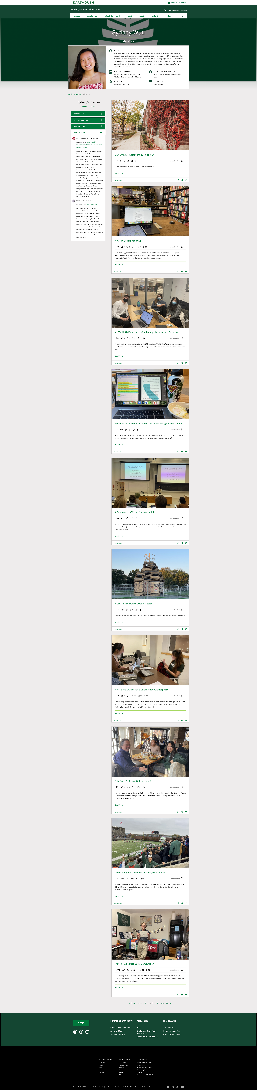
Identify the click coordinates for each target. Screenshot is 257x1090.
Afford (155, 16)
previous (139, 1003)
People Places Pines (74, 94)
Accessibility (141, 1065)
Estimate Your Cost (171, 1031)
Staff (100, 1067)
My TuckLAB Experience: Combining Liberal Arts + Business (146, 332)
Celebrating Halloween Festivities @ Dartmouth (140, 872)
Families (101, 1072)
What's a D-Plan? (88, 106)
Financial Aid (169, 1021)
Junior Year (79, 126)
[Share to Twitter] (186, 180)
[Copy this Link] (178, 180)
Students (102, 1063)
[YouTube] (182, 1086)
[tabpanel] (150, 125)
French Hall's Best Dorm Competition (134, 963)
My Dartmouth (106, 1059)
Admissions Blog (117, 1034)
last (167, 1003)
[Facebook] (168, 1086)
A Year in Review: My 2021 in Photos (133, 603)
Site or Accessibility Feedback (140, 1087)
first (132, 1003)
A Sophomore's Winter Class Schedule (135, 512)
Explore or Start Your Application (146, 1032)
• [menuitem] (106, 1086)
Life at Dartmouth (112, 16)
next (162, 1003)
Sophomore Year (81, 120)
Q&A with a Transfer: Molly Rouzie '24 (135, 154)
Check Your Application (147, 1036)
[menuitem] (122, 1029)
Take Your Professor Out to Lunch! (133, 781)
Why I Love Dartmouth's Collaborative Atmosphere (141, 689)
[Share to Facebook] (182, 180)
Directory (122, 1067)
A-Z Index (122, 1063)
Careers (139, 1072)
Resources (142, 1059)
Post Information (118, 181)
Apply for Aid (169, 1027)
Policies (117, 1087)
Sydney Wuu (86, 94)
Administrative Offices (144, 1067)
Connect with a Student (120, 1027)
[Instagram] (173, 1086)
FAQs (139, 1027)
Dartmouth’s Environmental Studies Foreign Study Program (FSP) (89, 145)
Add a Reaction (175, 161)
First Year (79, 114)
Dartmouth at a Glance (144, 1063)
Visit (130, 16)
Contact (125, 1087)
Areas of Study (116, 1031)
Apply (142, 16)
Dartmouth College (83, 2)
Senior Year (79, 132)
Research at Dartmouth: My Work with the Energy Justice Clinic (148, 423)
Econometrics (92, 204)
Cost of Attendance (171, 1034)
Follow (168, 16)
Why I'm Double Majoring (128, 240)
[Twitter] (177, 1086)
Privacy (110, 1087)
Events (121, 1070)
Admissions (142, 1021)
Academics (92, 16)
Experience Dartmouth (121, 1021)
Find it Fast (125, 1059)
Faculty (101, 1065)
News (121, 1072)
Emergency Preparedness (145, 1070)
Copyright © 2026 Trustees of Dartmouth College (89, 1087)
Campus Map (123, 1065)
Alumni (101, 1070)
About (77, 16)
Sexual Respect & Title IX (145, 1075)
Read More (119, 173)
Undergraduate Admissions (85, 9)
